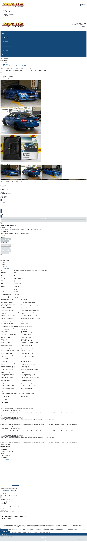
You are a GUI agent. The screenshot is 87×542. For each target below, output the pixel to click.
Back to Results (5, 240)
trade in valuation (5, 245)
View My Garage (14, 65)
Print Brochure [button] (15, 485)
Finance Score (43, 537)
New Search (5, 64)
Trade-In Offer (5, 252)
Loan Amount (3, 503)
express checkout (5, 250)
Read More (3, 444)
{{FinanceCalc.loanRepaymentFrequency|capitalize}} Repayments (14, 506)
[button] (43, 523)
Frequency (3, 502)
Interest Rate (3, 510)
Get (6, 459)
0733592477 (4, 530)
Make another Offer (5, 239)
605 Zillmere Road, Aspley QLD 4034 (79, 24)
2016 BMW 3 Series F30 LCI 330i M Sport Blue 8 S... (16, 68)
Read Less (7, 444)
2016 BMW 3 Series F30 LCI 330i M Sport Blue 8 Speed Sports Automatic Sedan (23, 70)
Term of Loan (3, 508)
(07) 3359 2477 (83, 26)
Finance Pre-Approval (43, 540)
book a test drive (5, 247)
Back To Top (5, 493)
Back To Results (6, 62)
